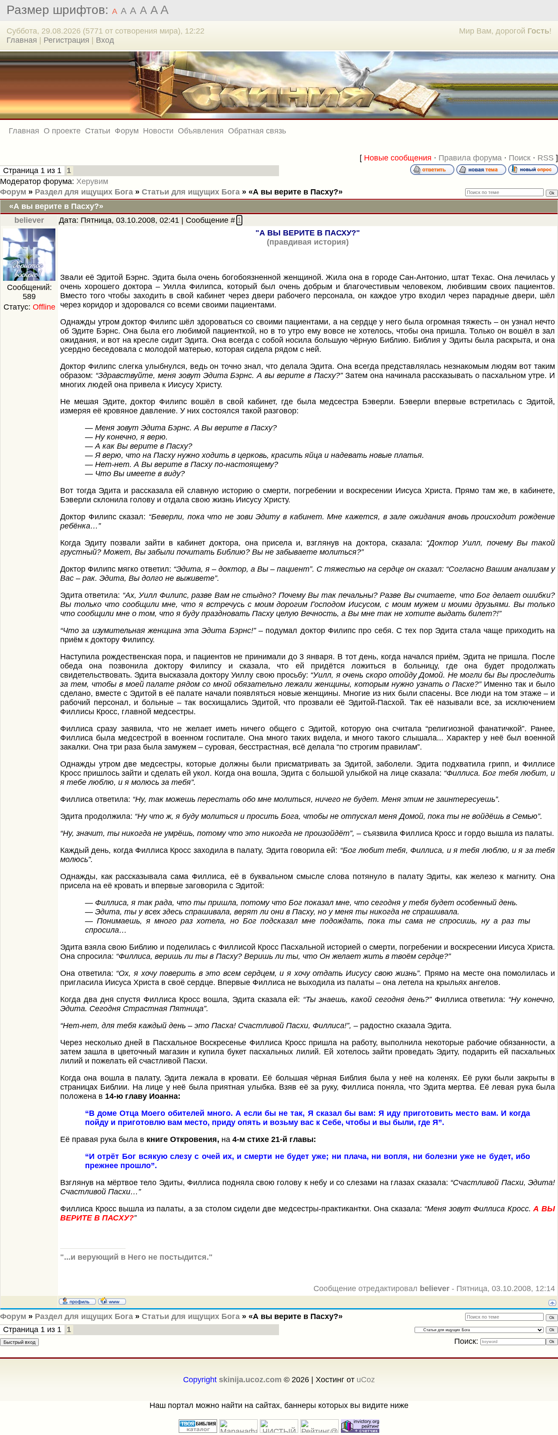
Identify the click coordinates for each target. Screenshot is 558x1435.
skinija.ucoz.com (250, 1379)
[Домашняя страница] (112, 1301)
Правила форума (470, 157)
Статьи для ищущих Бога (191, 191)
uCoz (366, 1379)
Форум (13, 191)
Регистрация (66, 40)
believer (29, 220)
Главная (22, 40)
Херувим (92, 181)
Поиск (520, 157)
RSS (546, 157)
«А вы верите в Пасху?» (295, 191)
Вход (105, 40)
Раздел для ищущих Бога (84, 191)
